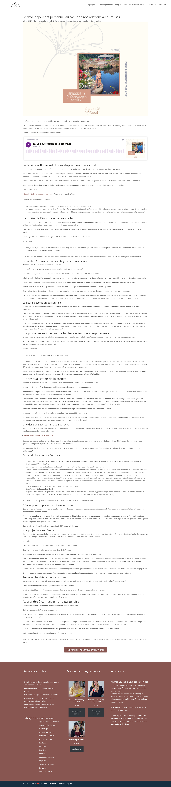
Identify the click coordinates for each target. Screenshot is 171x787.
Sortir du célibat (95, 21)
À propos (91, 5)
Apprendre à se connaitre (49, 721)
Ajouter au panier (76, 712)
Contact (158, 5)
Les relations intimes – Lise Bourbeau (38, 435)
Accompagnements (105, 5)
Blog (117, 5)
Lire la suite (76, 749)
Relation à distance (46, 757)
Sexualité (42, 768)
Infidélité (42, 743)
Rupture (42, 761)
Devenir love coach (46, 732)
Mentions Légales (65, 784)
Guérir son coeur (45, 739)
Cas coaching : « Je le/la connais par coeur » (41, 695)
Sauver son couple (80, 21)
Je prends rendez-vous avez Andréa (85, 649)
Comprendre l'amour (42, 21)
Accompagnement (46, 718)
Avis (125, 5)
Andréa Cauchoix (49, 784)
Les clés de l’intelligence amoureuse (38, 194)
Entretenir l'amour (58, 21)
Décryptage (43, 728)
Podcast (149, 5)
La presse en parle (136, 5)
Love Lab (42, 750)
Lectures (42, 746)
